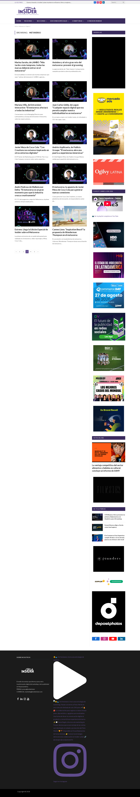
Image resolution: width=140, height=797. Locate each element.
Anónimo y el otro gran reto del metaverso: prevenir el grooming (67, 63)
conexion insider (94, 21)
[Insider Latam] (28, 11)
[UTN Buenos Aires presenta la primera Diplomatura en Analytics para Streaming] (97, 517)
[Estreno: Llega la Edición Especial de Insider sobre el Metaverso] (32, 216)
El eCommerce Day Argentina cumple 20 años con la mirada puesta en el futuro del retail (114, 537)
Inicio (16, 26)
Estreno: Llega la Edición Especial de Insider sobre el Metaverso (31, 230)
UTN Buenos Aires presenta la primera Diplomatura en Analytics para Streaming (115, 517)
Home (18, 21)
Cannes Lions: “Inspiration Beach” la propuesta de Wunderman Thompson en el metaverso (68, 232)
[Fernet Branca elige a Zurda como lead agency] (97, 527)
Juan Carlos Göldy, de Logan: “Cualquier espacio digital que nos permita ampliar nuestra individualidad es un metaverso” (68, 109)
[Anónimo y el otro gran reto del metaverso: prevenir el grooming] (69, 49)
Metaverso (22, 26)
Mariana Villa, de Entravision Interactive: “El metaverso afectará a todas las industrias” (31, 108)
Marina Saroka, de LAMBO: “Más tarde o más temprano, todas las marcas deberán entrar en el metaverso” (30, 66)
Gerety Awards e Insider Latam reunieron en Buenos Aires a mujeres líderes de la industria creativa (50, 2)
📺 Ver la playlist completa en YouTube (105, 216)
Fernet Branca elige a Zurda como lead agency (114, 526)
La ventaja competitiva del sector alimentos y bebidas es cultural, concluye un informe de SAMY (107, 468)
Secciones (41, 21)
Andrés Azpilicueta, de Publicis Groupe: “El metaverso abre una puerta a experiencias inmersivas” (67, 150)
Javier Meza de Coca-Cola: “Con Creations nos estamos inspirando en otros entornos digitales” (32, 150)
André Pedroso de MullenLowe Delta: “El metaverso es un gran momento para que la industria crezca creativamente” (29, 191)
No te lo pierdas (99, 509)
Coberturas (77, 21)
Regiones (28, 21)
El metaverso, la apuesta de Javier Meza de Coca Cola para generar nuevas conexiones (68, 190)
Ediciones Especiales (58, 21)
